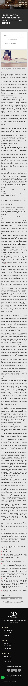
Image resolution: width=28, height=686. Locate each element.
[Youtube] (12, 670)
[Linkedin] (19, 670)
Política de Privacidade (10, 681)
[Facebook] (8, 670)
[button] (3, 598)
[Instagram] (15, 670)
